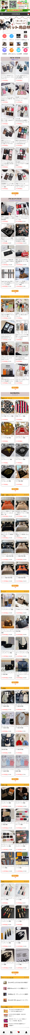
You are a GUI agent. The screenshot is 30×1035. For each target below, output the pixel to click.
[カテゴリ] (4, 36)
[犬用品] (18, 44)
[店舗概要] (4, 50)
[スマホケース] (18, 36)
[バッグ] (11, 44)
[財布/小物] (4, 44)
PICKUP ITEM (15, 199)
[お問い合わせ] (11, 50)
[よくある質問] (18, 50)
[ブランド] (11, 36)
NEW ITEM (15, 58)
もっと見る (15, 193)
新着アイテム (15, 59)
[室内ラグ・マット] (25, 36)
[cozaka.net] (27, 28)
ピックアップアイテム (15, 200)
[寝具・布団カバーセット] (25, 44)
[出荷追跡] (25, 50)
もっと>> (26, 296)
